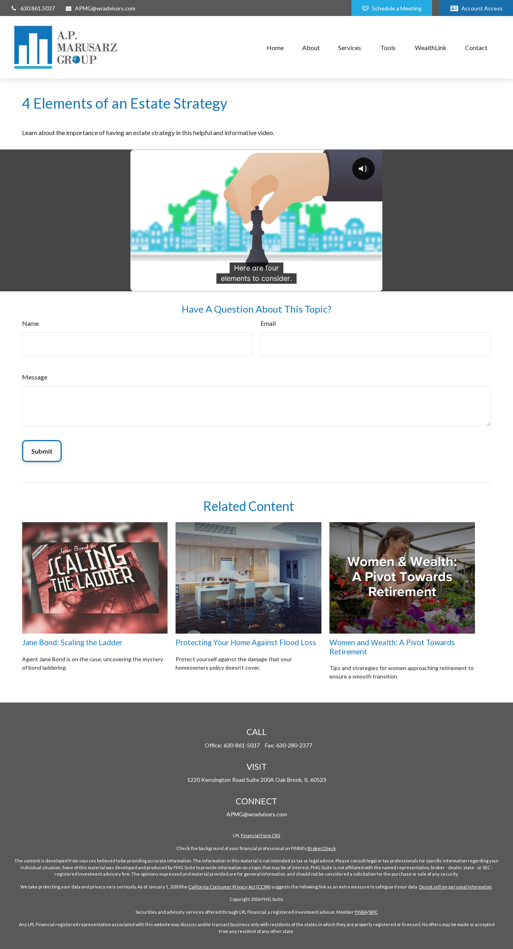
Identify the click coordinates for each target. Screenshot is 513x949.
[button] (275, 47)
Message (34, 377)
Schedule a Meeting (397, 8)
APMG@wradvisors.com (105, 8)
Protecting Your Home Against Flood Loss (246, 642)
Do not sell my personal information (455, 886)
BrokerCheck (321, 848)
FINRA (361, 912)
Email (268, 323)
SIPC (373, 912)
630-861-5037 (242, 745)
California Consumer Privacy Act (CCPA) (229, 886)
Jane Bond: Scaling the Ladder (72, 642)
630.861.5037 (37, 8)
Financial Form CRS (260, 835)
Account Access (482, 8)
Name (30, 323)
